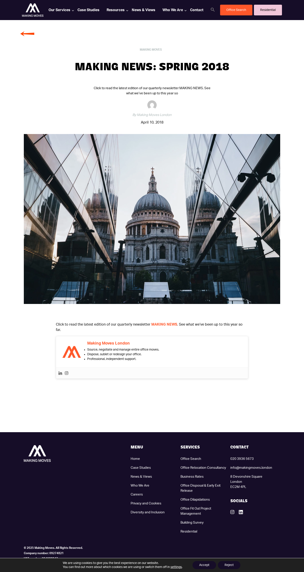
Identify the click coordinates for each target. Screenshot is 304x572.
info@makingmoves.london (251, 467)
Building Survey (192, 522)
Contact (196, 10)
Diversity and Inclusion (148, 512)
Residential (188, 531)
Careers (137, 494)
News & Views (143, 10)
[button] (213, 9)
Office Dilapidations (195, 499)
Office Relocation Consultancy (203, 467)
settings (176, 567)
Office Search (190, 458)
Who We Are (172, 10)
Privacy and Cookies (146, 503)
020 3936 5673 (242, 458)
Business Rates (192, 476)
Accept (204, 565)
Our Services (59, 10)
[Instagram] (67, 373)
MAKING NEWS (164, 324)
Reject (229, 565)
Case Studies (88, 10)
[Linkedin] (60, 373)
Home (135, 458)
